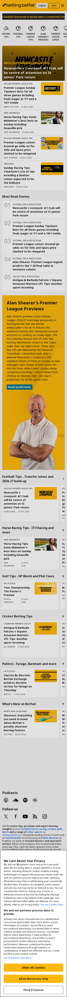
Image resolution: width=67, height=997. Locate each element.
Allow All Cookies (33, 967)
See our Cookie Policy (51, 904)
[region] (33, 923)
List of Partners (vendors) (17, 957)
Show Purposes (33, 990)
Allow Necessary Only (33, 978)
